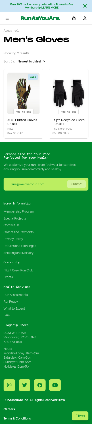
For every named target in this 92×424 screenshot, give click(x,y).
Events (8, 277)
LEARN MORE (50, 7)
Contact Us (11, 225)
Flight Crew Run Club (18, 270)
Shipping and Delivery (18, 253)
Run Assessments (16, 295)
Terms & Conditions (17, 418)
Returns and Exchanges (20, 246)
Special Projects (15, 218)
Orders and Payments (18, 232)
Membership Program (19, 211)
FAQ (7, 315)
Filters (80, 416)
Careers (9, 409)
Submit (76, 184)
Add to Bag (23, 111)
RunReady (11, 301)
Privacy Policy (13, 239)
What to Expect (14, 308)
